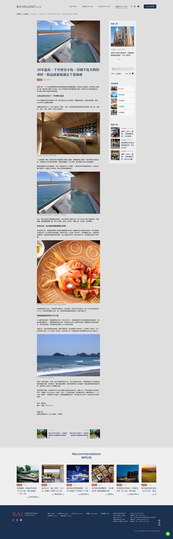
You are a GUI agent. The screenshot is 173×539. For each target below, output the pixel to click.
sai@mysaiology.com (142, 519)
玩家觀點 (25, 14)
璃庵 (42, 405)
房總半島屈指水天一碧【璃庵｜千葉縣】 (50, 414)
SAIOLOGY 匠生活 (29, 6)
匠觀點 (19, 14)
